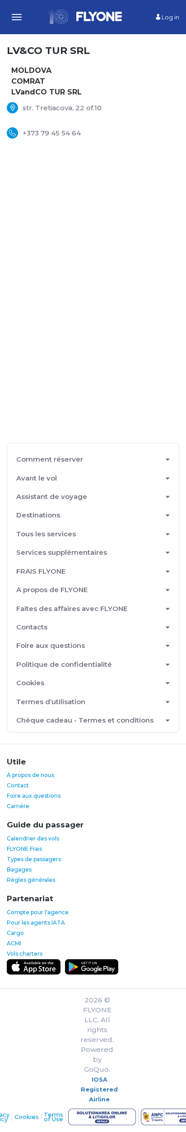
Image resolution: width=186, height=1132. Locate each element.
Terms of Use (53, 1117)
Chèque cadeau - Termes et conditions (84, 720)
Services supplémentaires (61, 552)
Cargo (15, 933)
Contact (18, 785)
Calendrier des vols (33, 838)
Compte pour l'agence (38, 912)
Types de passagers (34, 859)
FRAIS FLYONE (40, 571)
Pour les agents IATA (36, 922)
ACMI (14, 943)
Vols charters (24, 953)
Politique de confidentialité (64, 664)
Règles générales (31, 879)
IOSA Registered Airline (99, 1089)
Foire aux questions (50, 645)
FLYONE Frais (24, 848)
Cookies (30, 682)
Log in (169, 17)
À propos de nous (30, 775)
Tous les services (46, 534)
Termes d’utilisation (50, 701)
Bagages (19, 869)
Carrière (18, 806)
